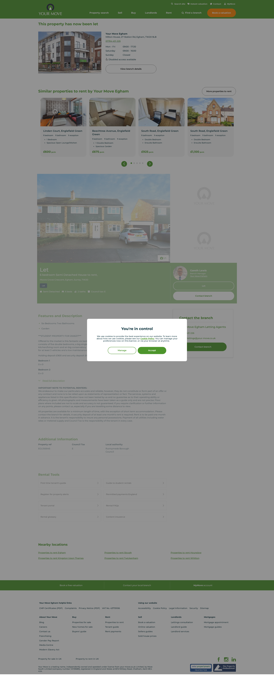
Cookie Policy (147, 338)
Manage (122, 350)
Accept (152, 350)
